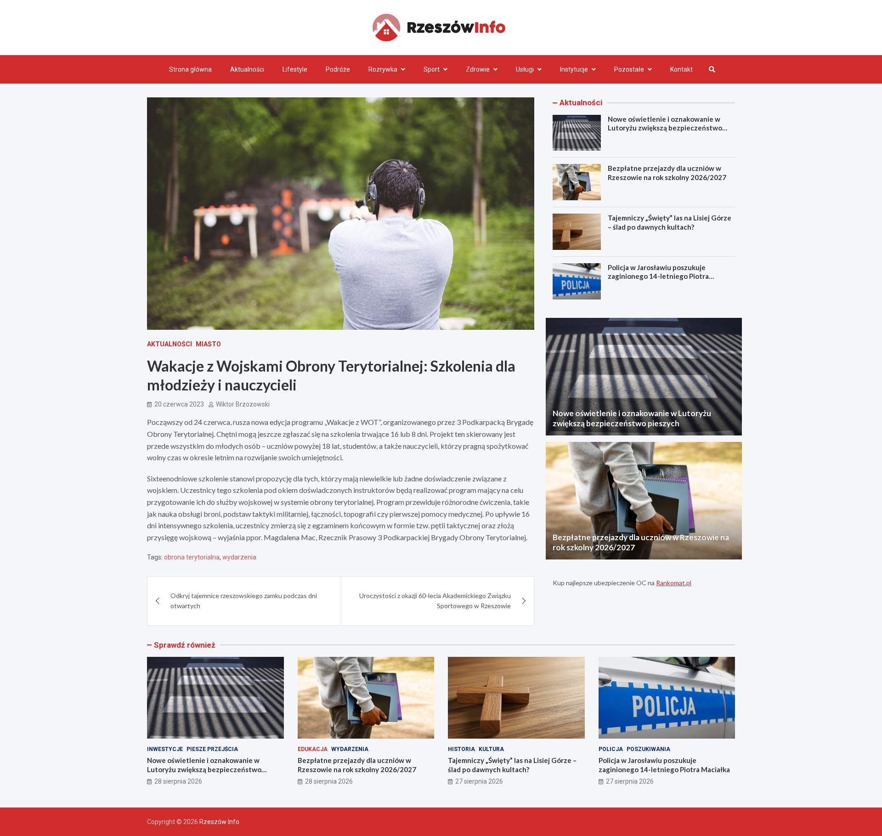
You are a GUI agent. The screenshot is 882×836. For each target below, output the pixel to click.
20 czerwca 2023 (179, 404)
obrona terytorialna (192, 557)
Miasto (208, 344)
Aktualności (247, 69)
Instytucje (574, 69)
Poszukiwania (648, 749)
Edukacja (313, 749)
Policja (611, 749)
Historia (461, 749)
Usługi (525, 69)
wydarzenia (239, 557)
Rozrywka (382, 69)
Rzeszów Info (219, 821)
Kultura (491, 749)
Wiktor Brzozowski (243, 404)
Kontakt (681, 69)
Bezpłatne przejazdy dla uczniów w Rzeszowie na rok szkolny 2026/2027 (667, 172)
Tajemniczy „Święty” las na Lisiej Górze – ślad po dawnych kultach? (669, 222)
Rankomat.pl (673, 583)
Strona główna (190, 69)
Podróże (338, 69)
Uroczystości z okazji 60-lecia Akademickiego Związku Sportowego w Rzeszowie (435, 601)
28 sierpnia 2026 (178, 781)
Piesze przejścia (212, 749)
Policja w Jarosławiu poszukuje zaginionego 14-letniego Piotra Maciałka (658, 276)
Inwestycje (165, 749)
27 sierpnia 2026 (479, 781)
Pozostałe (629, 69)
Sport (432, 69)
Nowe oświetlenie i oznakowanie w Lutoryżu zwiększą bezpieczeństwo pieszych (665, 128)
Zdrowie (478, 69)
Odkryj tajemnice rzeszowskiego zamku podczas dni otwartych (243, 601)
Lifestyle (295, 69)
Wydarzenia (349, 749)
